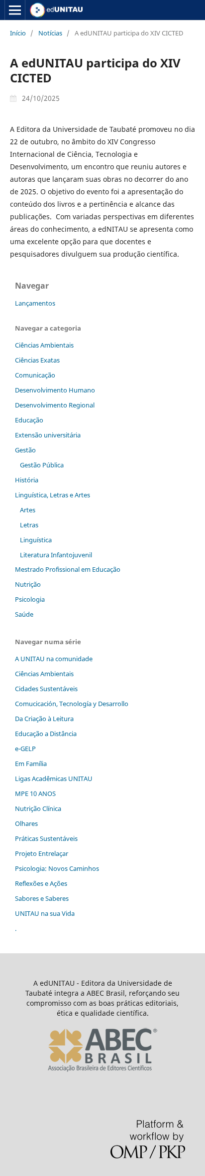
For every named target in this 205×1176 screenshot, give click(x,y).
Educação (29, 419)
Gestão (25, 449)
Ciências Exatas (37, 360)
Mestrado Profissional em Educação (67, 569)
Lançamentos (35, 303)
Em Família (31, 763)
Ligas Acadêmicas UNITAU (54, 778)
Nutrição (28, 584)
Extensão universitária (48, 434)
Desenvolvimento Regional (55, 404)
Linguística (36, 539)
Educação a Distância (46, 733)
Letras (29, 524)
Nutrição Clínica (38, 808)
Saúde (24, 614)
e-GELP (25, 748)
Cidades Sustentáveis (46, 688)
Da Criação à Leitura (44, 718)
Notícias (50, 32)
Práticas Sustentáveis (46, 838)
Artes (27, 509)
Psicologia (30, 599)
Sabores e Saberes (42, 898)
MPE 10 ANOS (35, 793)
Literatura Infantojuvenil (56, 554)
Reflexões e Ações (41, 883)
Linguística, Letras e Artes (52, 494)
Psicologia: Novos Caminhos (57, 868)
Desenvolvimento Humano (55, 390)
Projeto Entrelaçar (41, 853)
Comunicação (35, 375)
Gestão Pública (42, 464)
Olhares (26, 823)
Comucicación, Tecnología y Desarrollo (71, 703)
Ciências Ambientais (44, 345)
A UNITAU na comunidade (54, 658)
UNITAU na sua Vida (45, 913)
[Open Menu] (15, 10)
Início (18, 32)
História (26, 479)
